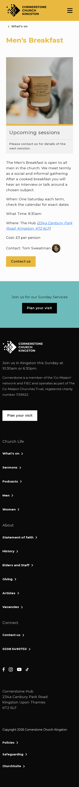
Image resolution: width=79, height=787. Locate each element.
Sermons (9, 467)
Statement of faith (17, 537)
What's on (19, 26)
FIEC (27, 383)
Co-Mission (62, 378)
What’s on (10, 453)
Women (9, 509)
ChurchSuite (11, 766)
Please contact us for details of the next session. (37, 146)
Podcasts (10, 481)
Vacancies (10, 607)
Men (6, 495)
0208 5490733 (14, 649)
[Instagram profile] (11, 669)
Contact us (11, 635)
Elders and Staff (15, 565)
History (8, 551)
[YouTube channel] (19, 669)
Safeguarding (12, 754)
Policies (8, 742)
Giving (7, 579)
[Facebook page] (3, 669)
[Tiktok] (27, 669)
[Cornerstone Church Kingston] (26, 10)
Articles (8, 593)
